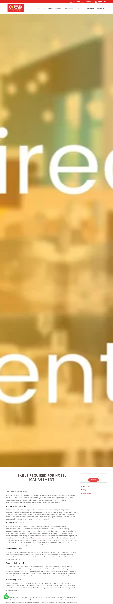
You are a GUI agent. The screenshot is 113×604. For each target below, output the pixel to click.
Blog (84, 490)
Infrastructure (80, 9)
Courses (50, 9)
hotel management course (41, 538)
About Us (41, 9)
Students (90, 9)
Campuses (69, 9)
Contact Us (100, 9)
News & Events (88, 493)
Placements (59, 9)
